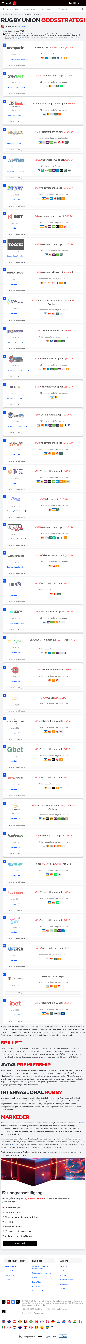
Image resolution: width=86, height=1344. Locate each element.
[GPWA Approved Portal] (63, 1336)
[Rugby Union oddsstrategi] (25, 1327)
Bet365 (15, 1144)
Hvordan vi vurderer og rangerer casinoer (40, 1267)
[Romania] (36, 1327)
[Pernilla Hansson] (3, 26)
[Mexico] (9, 1327)
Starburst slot (36, 1278)
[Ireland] (80, 1321)
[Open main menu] (3, 3)
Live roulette (9, 1271)
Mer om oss (63, 1266)
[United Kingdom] (3, 1321)
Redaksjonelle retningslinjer (41, 1273)
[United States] (53, 1327)
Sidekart (62, 1289)
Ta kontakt (63, 1275)
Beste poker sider (10, 1266)
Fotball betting (37, 1286)
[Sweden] (47, 1327)
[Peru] (31, 1327)
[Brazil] (31, 1321)
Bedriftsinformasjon (66, 1280)
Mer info (14, 200)
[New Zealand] (20, 1327)
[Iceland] (64, 1321)
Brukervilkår (27, 1313)
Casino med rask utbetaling (41, 1291)
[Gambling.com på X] (3, 1304)
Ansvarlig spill (64, 1284)
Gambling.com (5, 14)
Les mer (17, 38)
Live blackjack (9, 1275)
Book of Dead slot (38, 1282)
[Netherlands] (14, 1327)
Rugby (23, 14)
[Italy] (3, 1327)
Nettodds (15, 14)
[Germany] (53, 1321)
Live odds (8, 1280)
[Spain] (42, 1327)
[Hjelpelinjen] (27, 1336)
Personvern (38, 1313)
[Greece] (58, 1321)
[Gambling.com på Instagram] (18, 1304)
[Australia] (9, 1321)
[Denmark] (47, 1321)
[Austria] (14, 1321)
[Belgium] (20, 1321)
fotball (80, 1123)
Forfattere (63, 1271)
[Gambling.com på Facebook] (13, 1304)
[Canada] (36, 1321)
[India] (74, 1321)
